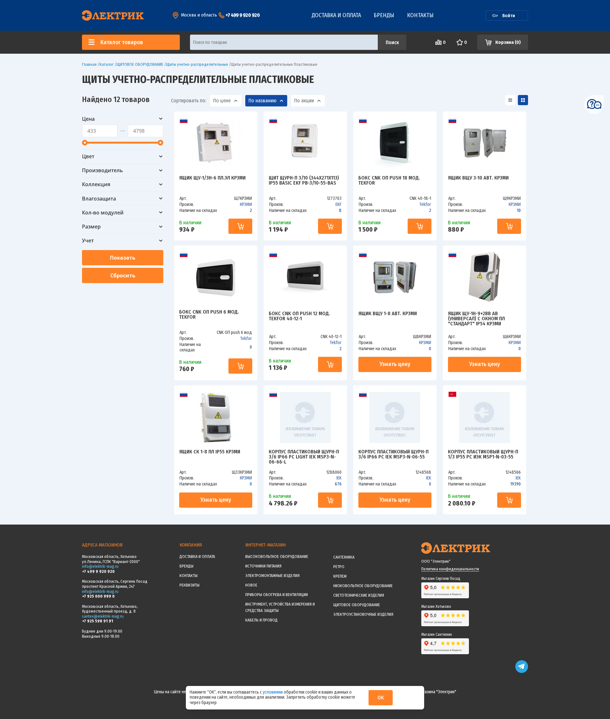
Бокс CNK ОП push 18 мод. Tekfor (389, 180)
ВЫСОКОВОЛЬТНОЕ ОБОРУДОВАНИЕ (276, 556)
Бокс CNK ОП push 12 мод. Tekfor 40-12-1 (299, 316)
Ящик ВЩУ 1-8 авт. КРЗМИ (387, 313)
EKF (339, 204)
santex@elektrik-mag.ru (103, 616)
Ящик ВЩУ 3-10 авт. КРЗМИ (478, 178)
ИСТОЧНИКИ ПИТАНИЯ (263, 566)
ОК (380, 698)
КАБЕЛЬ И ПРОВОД (261, 620)
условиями (273, 692)
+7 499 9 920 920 (243, 15)
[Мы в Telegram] (521, 671)
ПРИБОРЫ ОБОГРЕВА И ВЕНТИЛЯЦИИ (276, 594)
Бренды (384, 15)
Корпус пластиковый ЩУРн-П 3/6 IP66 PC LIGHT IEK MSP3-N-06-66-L (304, 457)
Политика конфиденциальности (450, 568)
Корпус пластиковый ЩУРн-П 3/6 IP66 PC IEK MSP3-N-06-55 (393, 454)
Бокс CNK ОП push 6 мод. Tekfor (209, 314)
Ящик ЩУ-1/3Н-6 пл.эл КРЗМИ (212, 178)
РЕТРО (338, 566)
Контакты (420, 15)
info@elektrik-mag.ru (100, 566)
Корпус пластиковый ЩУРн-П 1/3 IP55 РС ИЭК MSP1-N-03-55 (483, 454)
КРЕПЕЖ (340, 576)
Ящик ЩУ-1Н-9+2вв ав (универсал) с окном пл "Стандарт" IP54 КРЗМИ (476, 318)
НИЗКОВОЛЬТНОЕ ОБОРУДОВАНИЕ (363, 585)
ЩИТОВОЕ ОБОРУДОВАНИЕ (356, 604)
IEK (339, 478)
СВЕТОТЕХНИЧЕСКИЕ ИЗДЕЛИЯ (358, 595)
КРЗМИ (246, 204)
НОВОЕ (251, 585)
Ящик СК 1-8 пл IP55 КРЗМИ (209, 452)
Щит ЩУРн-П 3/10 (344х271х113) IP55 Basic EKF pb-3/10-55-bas (304, 180)
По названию (262, 101)
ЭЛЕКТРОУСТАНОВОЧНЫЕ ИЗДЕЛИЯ (363, 614)
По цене (222, 101)
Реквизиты (190, 585)
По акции (304, 101)
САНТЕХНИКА (344, 557)
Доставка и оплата (336, 15)
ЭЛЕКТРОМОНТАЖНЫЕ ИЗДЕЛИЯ (272, 575)
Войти (508, 15)
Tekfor (425, 204)
